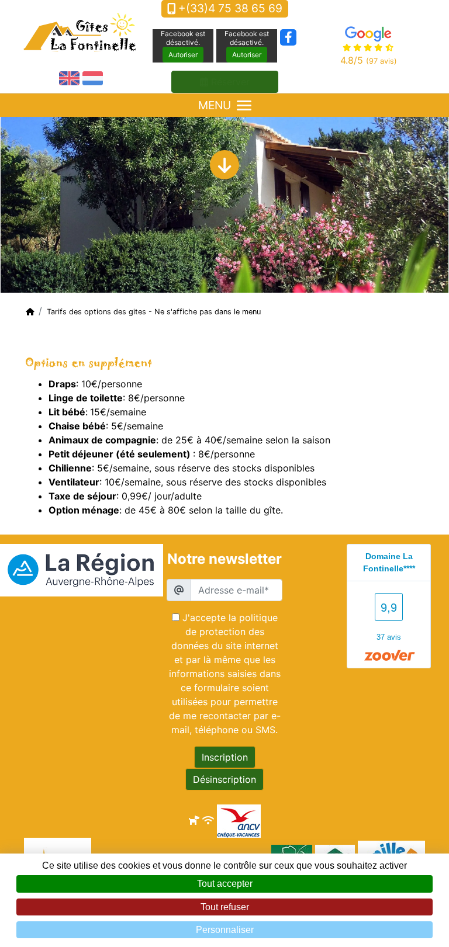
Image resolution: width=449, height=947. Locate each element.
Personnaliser (225, 930)
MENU (214, 105)
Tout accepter (225, 884)
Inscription (225, 757)
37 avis (389, 637)
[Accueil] (30, 311)
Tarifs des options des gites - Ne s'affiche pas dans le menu (154, 311)
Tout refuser (225, 907)
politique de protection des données (224, 631)
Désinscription (224, 779)
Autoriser (183, 54)
